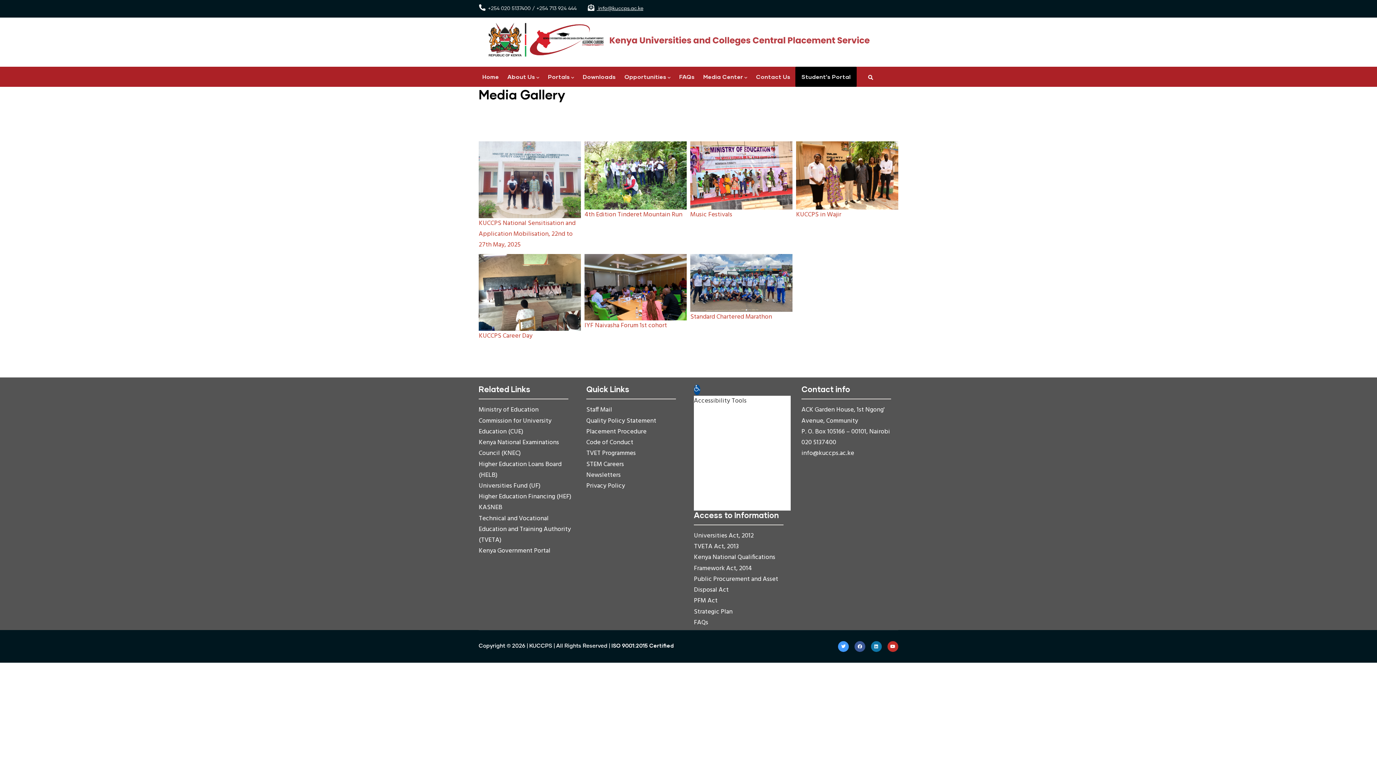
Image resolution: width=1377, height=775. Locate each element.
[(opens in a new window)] (843, 646)
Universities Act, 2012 (724, 536)
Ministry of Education (509, 410)
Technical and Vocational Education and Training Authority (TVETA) (525, 529)
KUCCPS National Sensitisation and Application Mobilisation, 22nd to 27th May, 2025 (527, 234)
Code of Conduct (609, 442)
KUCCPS (540, 646)
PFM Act (706, 601)
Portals (559, 76)
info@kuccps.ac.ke (620, 8)
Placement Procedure (616, 432)
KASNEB (490, 507)
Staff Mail (599, 410)
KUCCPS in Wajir (818, 215)
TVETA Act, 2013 (716, 546)
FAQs (687, 76)
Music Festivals (711, 215)
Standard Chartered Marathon (731, 317)
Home (490, 76)
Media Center (723, 76)
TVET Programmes (611, 453)
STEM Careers (605, 464)
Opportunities (645, 76)
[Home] (676, 40)
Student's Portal (826, 76)
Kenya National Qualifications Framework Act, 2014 (734, 562)
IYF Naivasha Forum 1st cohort (626, 325)
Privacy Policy (605, 486)
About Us (521, 76)
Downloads (599, 76)
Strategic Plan (713, 612)
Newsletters (603, 475)
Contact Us (773, 76)
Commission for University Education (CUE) (515, 426)
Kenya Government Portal (514, 551)
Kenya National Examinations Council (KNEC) (519, 448)
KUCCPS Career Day (506, 336)
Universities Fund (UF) (509, 486)
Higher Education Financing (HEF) (525, 497)
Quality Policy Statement (621, 421)
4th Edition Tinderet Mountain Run (633, 215)
